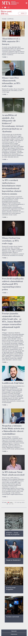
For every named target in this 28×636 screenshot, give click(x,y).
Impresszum (14, 634)
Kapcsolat (14, 631)
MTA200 (23, 13)
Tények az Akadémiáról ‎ (13, 560)
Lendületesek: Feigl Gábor (13, 383)
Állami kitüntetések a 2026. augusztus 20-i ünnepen (11, 41)
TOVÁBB (4, 57)
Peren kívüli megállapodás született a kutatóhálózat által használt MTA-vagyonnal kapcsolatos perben (13, 284)
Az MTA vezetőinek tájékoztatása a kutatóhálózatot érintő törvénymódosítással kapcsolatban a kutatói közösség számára (11, 187)
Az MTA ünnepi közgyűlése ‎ (11, 588)
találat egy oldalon (20, 502)
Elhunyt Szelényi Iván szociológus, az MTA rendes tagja (11, 240)
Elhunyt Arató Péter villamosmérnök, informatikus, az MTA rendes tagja (11, 81)
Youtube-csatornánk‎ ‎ (12, 617)
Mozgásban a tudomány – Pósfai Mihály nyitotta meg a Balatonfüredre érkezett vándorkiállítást (13, 429)
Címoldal (4, 18)
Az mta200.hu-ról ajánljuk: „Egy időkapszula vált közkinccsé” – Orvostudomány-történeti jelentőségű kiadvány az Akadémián (12, 123)
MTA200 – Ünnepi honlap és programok (13, 533)
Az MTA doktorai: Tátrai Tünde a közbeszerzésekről (13, 473)
